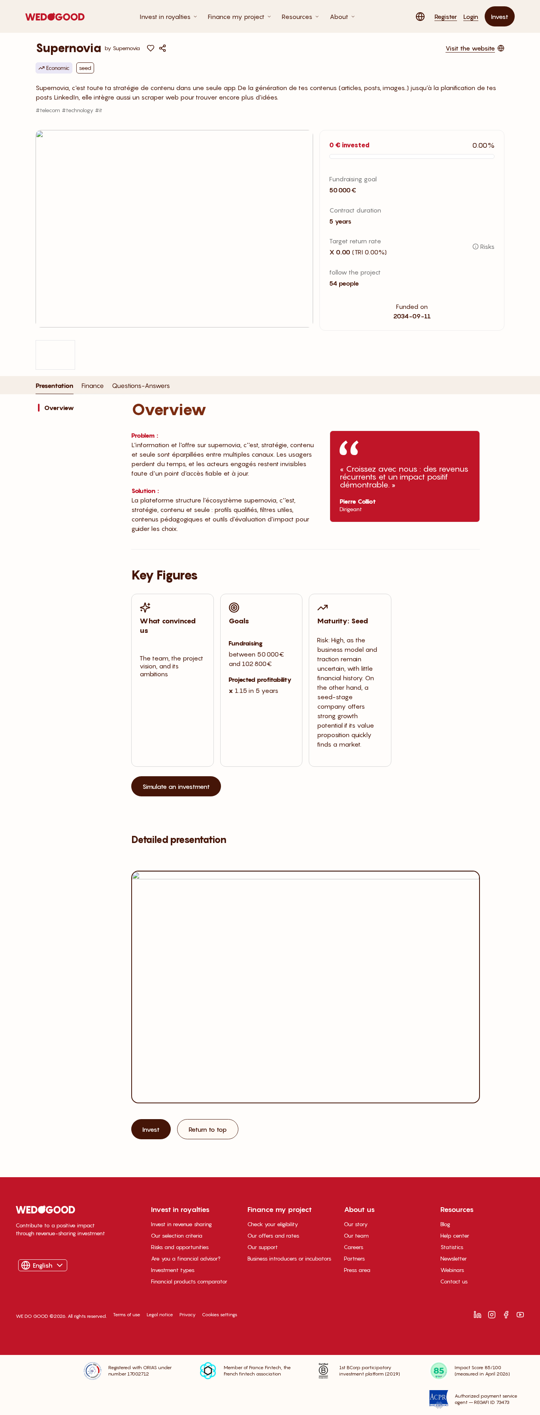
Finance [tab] (92, 385)
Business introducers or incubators (289, 1258)
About (339, 17)
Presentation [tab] (55, 385)
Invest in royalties (165, 17)
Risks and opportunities (180, 1247)
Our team (356, 1235)
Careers (353, 1247)
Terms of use (126, 1314)
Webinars (452, 1269)
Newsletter (453, 1258)
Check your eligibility (272, 1224)
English (43, 1265)
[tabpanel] (270, 787)
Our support (262, 1247)
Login (470, 17)
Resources (297, 17)
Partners (354, 1258)
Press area (357, 1269)
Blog (445, 1224)
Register (445, 17)
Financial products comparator (189, 1281)
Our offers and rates (273, 1235)
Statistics (451, 1247)
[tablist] (103, 388)
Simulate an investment (176, 786)
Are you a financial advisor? (186, 1258)
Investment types (172, 1269)
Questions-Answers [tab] (141, 386)
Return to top (208, 1129)
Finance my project (236, 17)
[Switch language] (420, 16)
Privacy (187, 1314)
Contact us (454, 1281)
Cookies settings (219, 1314)
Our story (356, 1224)
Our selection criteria (176, 1235)
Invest (499, 17)
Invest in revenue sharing (181, 1224)
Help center (454, 1235)
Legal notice (160, 1314)
